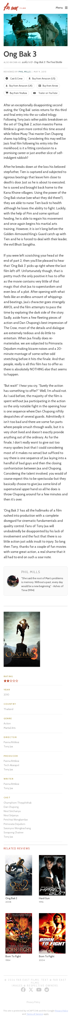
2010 (6, 694)
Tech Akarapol (11, 765)
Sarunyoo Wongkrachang (17, 828)
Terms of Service (34, 1014)
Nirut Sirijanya (11, 815)
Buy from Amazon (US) (43, 78)
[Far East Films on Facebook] (24, 990)
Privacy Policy (33, 1002)
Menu (59, 7)
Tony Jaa (8, 746)
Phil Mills (25, 72)
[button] (46, 5)
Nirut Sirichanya (12, 811)
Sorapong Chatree (13, 832)
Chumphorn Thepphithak (17, 802)
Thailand (8, 709)
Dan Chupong (11, 806)
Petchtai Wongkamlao (16, 819)
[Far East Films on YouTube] (39, 990)
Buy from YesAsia (18, 93)
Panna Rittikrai (11, 742)
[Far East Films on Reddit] (47, 990)
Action (7, 723)
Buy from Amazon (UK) (20, 85)
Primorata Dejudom (14, 824)
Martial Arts (10, 727)
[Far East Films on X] (31, 990)
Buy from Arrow (50, 85)
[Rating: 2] (6, 682)
